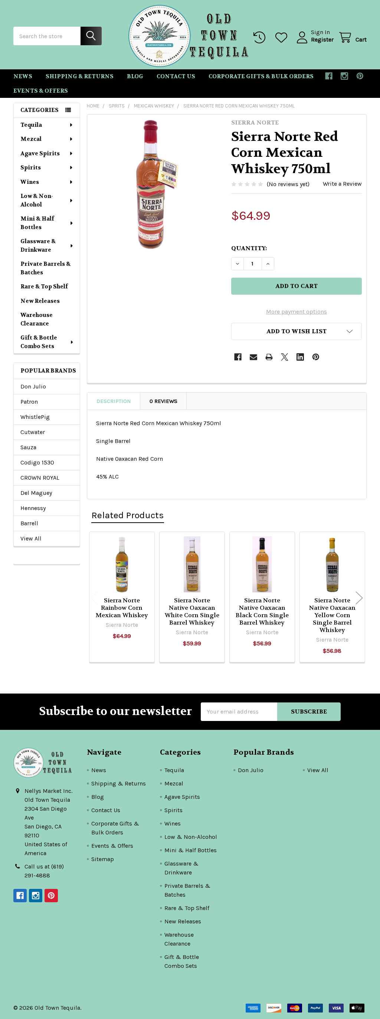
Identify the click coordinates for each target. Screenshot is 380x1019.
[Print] (269, 357)
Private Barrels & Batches (45, 268)
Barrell (29, 523)
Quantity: (249, 248)
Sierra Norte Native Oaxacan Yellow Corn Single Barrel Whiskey (332, 615)
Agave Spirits (40, 153)
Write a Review (342, 183)
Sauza (28, 447)
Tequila (31, 125)
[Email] (253, 357)
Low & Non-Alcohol (36, 200)
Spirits (30, 167)
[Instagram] (344, 76)
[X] (284, 357)
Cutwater (32, 432)
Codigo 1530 (37, 462)
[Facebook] (328, 76)
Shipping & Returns (80, 76)
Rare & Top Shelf (44, 286)
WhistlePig (35, 416)
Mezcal (31, 139)
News (22, 76)
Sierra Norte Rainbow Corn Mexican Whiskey (122, 607)
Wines (29, 182)
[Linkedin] (300, 357)
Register (322, 39)
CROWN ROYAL (39, 477)
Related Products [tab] (127, 515)
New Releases (40, 301)
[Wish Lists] (283, 37)
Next (359, 598)
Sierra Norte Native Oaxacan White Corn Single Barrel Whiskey (192, 611)
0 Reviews (163, 401)
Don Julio (33, 386)
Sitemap (102, 859)
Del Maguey (36, 492)
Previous (94, 598)
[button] (296, 331)
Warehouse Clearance (36, 319)
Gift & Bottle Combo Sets (38, 342)
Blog (135, 76)
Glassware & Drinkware (38, 246)
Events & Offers (40, 91)
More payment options (296, 311)
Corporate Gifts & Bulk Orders (261, 76)
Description (113, 401)
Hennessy (33, 508)
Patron (29, 401)
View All (31, 538)
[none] (157, 184)
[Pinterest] (360, 76)
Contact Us (176, 76)
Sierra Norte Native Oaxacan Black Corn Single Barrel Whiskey (262, 611)
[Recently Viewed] (261, 37)
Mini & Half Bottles (37, 223)
